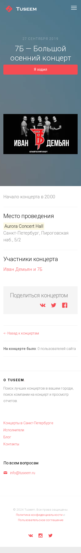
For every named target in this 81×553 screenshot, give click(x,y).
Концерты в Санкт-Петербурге (28, 423)
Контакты (11, 444)
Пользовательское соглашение (40, 520)
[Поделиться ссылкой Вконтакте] (43, 306)
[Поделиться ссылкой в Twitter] (54, 306)
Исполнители (13, 430)
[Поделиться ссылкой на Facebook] (65, 306)
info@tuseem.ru (22, 473)
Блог (7, 437)
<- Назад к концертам (21, 333)
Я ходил (40, 69)
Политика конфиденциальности (39, 515)
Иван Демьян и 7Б (22, 269)
